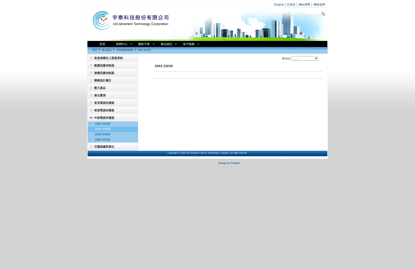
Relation (235, 163)
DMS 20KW (144, 50)
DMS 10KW (102, 123)
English (279, 4)
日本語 (291, 4)
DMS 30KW (102, 134)
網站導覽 (304, 4)
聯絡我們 (319, 4)
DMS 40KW (102, 139)
